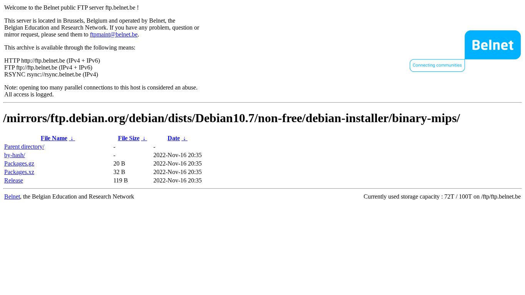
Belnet (12, 196)
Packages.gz (19, 163)
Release (13, 180)
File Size (129, 138)
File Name (54, 138)
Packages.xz (19, 172)
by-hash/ (14, 155)
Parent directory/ (24, 146)
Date (174, 138)
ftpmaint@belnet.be (114, 34)
